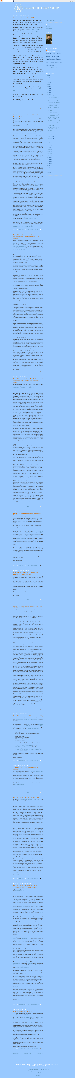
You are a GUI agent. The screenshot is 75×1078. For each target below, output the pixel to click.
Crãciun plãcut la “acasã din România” (23, 18)
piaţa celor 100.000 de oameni (35, 582)
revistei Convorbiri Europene (19, 249)
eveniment (30, 963)
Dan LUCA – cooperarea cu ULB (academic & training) (28, 716)
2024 (48, 79)
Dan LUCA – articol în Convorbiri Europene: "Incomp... (54, 104)
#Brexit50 (38, 1020)
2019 (48, 88)
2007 (48, 172)
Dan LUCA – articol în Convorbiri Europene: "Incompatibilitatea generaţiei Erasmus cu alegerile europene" (26, 236)
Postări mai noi (16, 1053)
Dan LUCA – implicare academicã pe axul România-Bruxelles (27, 514)
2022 (48, 82)
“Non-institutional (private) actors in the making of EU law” (31, 532)
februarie (50, 153)
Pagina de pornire (27, 1053)
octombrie (50, 138)
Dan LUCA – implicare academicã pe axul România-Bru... (54, 111)
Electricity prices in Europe (21, 746)
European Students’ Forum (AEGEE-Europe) (29, 148)
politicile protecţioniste (36, 956)
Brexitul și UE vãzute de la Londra (22, 1011)
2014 (48, 159)
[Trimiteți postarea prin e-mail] (40, 229)
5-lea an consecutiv (21, 538)
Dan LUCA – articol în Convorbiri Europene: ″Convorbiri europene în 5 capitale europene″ (25, 886)
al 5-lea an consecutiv (20, 576)
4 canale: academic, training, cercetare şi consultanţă (26, 719)
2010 (48, 167)
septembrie (50, 140)
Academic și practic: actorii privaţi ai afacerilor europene (25, 768)
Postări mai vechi (40, 1053)
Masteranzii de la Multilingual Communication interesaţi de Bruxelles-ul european (25, 573)
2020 (48, 86)
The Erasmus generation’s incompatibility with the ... (54, 101)
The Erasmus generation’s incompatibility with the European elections (26, 116)
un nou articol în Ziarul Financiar (35, 609)
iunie (49, 145)
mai (49, 147)
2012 (48, 163)
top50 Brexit (30, 1022)
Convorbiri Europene (19, 890)
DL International (49, 28)
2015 (48, 157)
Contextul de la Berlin (18, 953)
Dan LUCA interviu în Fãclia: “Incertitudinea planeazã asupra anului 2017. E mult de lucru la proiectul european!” (28, 380)
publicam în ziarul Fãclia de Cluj (29, 799)
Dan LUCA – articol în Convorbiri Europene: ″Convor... (54, 131)
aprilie (49, 149)
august (49, 142)
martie (49, 151)
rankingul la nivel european (23, 967)
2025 (48, 77)
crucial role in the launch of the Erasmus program (23, 226)
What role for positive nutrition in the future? (25, 748)
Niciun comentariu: (34, 229)
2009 (48, 169)
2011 (48, 165)
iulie (49, 144)
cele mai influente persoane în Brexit (20, 1014)
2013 (48, 161)
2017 (48, 92)
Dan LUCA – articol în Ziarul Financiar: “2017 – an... (53, 118)
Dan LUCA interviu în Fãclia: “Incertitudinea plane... (54, 108)
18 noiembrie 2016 (26, 938)
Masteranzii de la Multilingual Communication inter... (54, 114)
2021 (48, 84)
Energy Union (18, 964)
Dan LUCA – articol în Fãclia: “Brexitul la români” (27, 797)
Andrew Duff (38, 185)
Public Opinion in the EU (25, 548)
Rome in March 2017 (31, 218)
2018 (48, 90)
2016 (48, 94)
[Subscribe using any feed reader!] (50, 20)
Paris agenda (17, 924)
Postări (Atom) (22, 1056)
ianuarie (50, 155)
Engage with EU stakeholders (27, 535)
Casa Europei (48, 26)
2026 (48, 75)
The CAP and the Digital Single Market (24, 745)
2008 (48, 170)
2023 (48, 81)
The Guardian (17, 1027)
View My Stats (48, 16)
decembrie (50, 95)
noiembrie (50, 136)
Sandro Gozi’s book (24, 144)
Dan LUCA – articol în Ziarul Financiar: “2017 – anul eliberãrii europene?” (27, 607)
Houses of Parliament (28, 1017)
